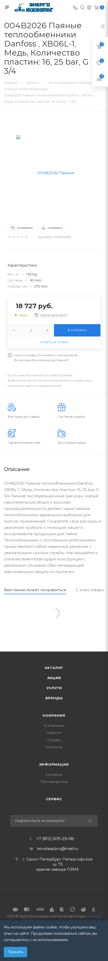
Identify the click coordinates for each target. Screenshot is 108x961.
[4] (22, 237)
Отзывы (54, 740)
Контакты (54, 747)
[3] (18, 237)
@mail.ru (69, 848)
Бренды (54, 698)
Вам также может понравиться (35, 589)
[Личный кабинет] (89, 8)
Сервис (54, 799)
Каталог (54, 668)
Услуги (54, 688)
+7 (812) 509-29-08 (55, 839)
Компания (54, 715)
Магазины (54, 774)
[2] (13, 237)
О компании (54, 725)
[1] (9, 237)
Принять (15, 952)
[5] (26, 237)
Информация (54, 764)
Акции (54, 678)
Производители (54, 782)
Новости (54, 733)
